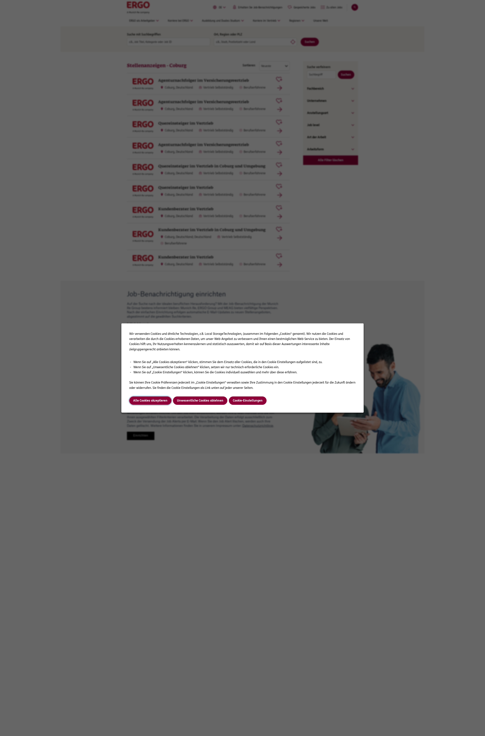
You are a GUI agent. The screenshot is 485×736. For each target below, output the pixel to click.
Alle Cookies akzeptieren (150, 400)
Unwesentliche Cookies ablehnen (200, 400)
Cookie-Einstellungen (248, 400)
